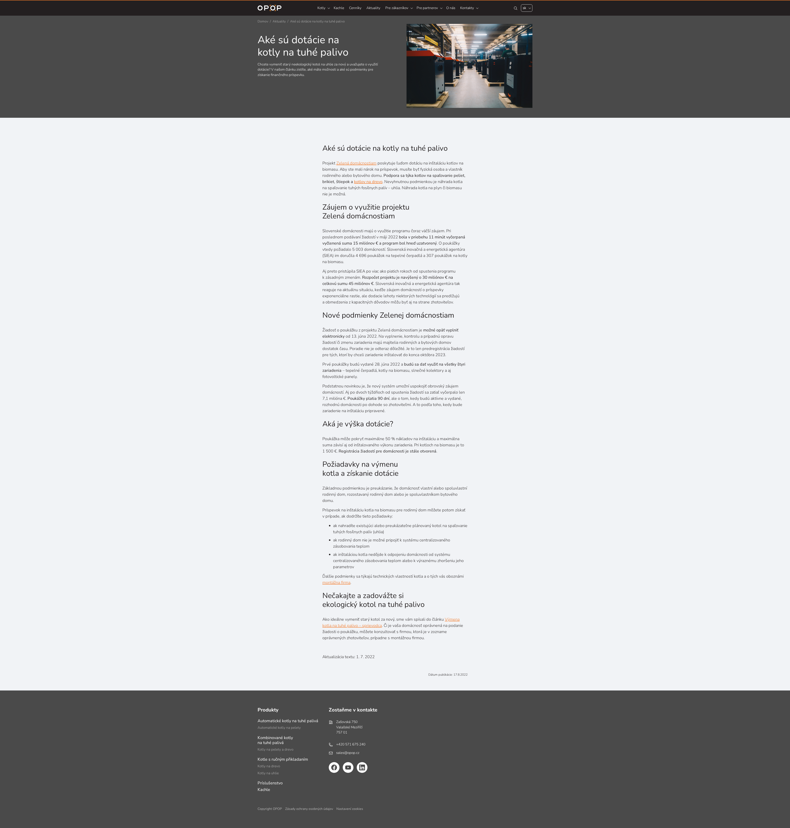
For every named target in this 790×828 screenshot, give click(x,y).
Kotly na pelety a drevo (275, 749)
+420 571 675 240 (350, 744)
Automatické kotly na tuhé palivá (288, 721)
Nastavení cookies (349, 809)
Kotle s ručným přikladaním (283, 759)
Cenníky (355, 8)
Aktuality (373, 8)
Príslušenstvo (270, 783)
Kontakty (467, 8)
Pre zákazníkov (396, 8)
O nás (450, 8)
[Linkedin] (362, 767)
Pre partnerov (427, 8)
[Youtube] (348, 767)
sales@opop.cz (347, 752)
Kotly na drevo (269, 766)
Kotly (321, 8)
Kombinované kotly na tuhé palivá (275, 740)
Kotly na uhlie (268, 773)
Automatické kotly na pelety (279, 727)
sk (524, 8)
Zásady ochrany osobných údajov (309, 809)
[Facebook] (334, 767)
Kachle (339, 8)
